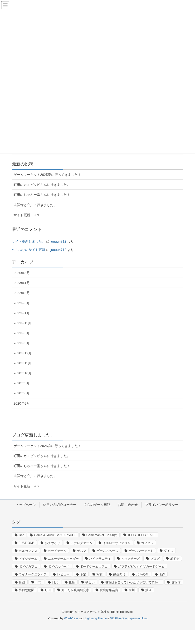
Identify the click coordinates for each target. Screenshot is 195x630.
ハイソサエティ (100, 558)
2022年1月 (22, 313)
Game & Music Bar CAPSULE (55, 535)
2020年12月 (23, 353)
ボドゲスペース (58, 566)
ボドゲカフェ (28, 566)
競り (148, 590)
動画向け (119, 574)
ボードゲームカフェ (94, 566)
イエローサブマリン (117, 543)
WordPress (71, 618)
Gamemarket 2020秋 (101, 535)
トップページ (26, 505)
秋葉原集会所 (109, 590)
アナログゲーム (81, 543)
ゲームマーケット (141, 551)
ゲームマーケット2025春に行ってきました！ (47, 175)
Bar (21, 535)
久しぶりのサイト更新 (28, 250)
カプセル (147, 543)
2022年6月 (22, 293)
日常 (38, 582)
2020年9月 (22, 383)
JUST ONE (26, 543)
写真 (100, 574)
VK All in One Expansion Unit (128, 618)
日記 (55, 582)
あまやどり (52, 543)
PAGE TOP (186, 607)
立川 (132, 590)
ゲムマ (81, 551)
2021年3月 (22, 343)
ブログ (155, 558)
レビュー (63, 574)
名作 (162, 574)
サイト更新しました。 (28, 241)
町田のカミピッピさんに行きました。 (42, 185)
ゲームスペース (107, 551)
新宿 (22, 582)
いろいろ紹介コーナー (59, 505)
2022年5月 (22, 303)
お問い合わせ (128, 505)
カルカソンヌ (28, 551)
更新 (72, 582)
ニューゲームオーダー (63, 558)
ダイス (168, 551)
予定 (83, 574)
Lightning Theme (96, 618)
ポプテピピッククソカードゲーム (141, 566)
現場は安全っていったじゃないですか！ (133, 582)
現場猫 (175, 582)
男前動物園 (26, 590)
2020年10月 (23, 373)
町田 (48, 590)
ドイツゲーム (28, 558)
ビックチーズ (130, 558)
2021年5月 (22, 333)
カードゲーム (57, 551)
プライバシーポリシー (161, 505)
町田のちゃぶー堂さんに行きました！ (42, 195)
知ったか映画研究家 (75, 590)
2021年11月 (22, 323)
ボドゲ (174, 558)
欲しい (90, 582)
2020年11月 (22, 363)
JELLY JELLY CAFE (141, 535)
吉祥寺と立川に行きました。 (35, 205)
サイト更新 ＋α (26, 215)
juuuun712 (58, 241)
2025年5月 (22, 273)
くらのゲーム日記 (97, 505)
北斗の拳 (142, 574)
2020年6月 (22, 403)
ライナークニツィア (33, 574)
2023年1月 (22, 283)
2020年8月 (22, 393)
